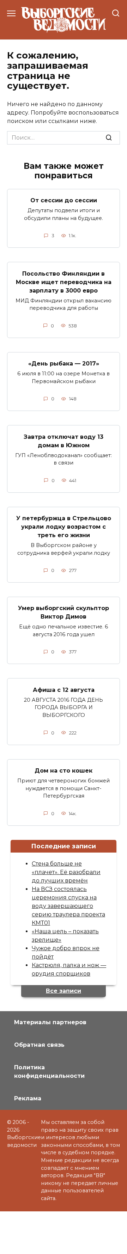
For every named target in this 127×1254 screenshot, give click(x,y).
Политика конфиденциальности (49, 1071)
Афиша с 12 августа (64, 689)
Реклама (27, 1098)
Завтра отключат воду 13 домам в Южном (63, 440)
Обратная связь (39, 1044)
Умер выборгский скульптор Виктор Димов (63, 612)
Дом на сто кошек (63, 770)
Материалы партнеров (50, 1022)
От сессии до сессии (63, 200)
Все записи (63, 991)
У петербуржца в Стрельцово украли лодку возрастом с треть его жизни (63, 527)
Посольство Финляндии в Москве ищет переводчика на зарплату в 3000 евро (63, 282)
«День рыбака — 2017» (63, 363)
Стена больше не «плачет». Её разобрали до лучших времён (66, 872)
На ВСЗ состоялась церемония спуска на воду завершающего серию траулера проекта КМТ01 (68, 906)
